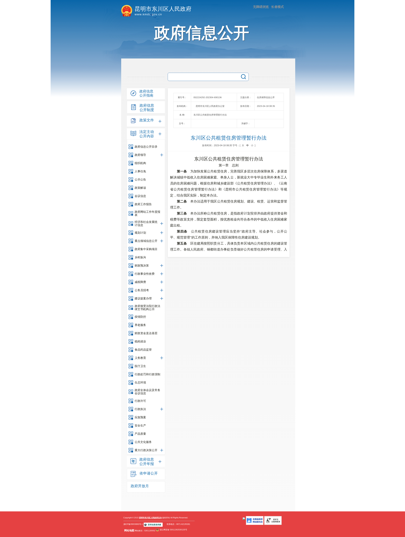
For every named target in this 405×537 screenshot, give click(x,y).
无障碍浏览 (261, 7)
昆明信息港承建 (154, 525)
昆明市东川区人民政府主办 (150, 518)
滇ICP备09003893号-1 (133, 524)
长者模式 (277, 7)
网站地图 (129, 530)
